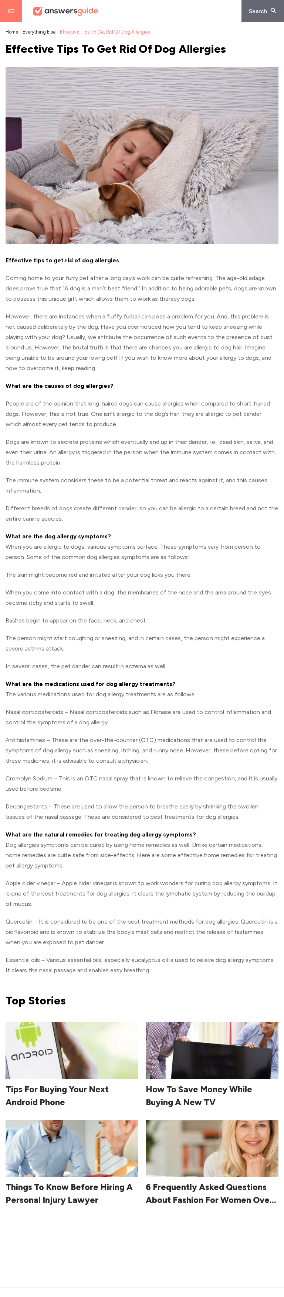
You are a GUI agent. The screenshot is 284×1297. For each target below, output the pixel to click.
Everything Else (39, 32)
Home (12, 32)
